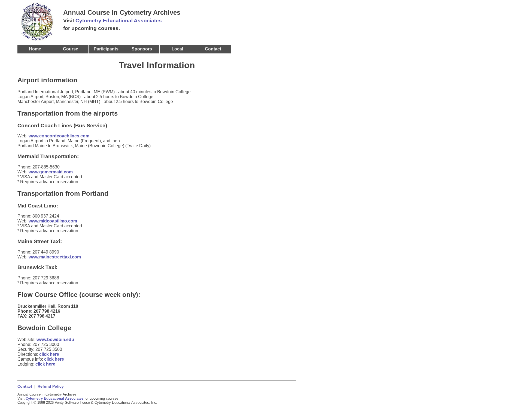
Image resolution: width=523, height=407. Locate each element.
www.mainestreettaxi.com (55, 257)
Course (70, 49)
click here (49, 354)
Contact (24, 386)
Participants (106, 49)
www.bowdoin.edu (55, 339)
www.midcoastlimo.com (53, 221)
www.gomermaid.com (51, 172)
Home (35, 49)
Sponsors (142, 49)
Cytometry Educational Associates (118, 20)
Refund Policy (51, 386)
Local (177, 49)
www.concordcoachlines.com (59, 136)
